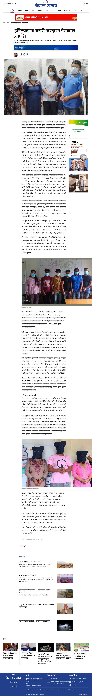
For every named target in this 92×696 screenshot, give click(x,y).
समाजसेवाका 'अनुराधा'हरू (27, 575)
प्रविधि (75, 11)
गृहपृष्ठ (4, 23)
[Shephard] (46, 48)
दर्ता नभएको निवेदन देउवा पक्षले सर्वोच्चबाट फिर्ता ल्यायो (28, 655)
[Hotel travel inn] (78, 156)
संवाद (47, 11)
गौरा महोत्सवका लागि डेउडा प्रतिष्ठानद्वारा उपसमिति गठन (80, 656)
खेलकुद (59, 11)
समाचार (26, 11)
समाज (8, 23)
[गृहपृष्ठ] (12, 10)
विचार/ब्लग (39, 11)
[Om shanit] (78, 183)
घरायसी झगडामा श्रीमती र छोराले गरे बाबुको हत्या (34, 621)
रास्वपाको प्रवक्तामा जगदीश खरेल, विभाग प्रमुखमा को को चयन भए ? (63, 657)
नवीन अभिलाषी (24, 54)
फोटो (53, 11)
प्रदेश (81, 11)
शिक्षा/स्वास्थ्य (67, 11)
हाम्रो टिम (13, 686)
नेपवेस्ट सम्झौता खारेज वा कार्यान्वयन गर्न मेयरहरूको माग (10, 655)
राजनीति (20, 11)
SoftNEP (86, 694)
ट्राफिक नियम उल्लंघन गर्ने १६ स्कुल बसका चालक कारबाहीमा (34, 591)
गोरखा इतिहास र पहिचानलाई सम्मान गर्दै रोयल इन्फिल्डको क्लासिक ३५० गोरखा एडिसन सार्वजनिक (45, 659)
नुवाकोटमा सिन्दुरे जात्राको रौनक (29, 561)
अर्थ (33, 11)
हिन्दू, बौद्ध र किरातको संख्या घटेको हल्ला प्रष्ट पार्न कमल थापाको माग (36, 606)
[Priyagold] (46, 17)
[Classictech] (78, 129)
